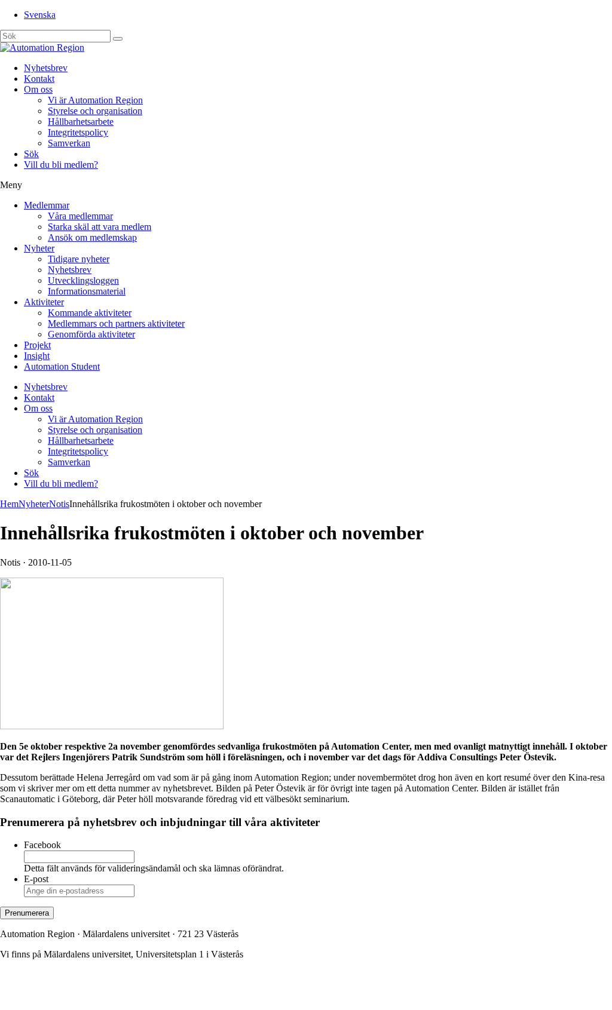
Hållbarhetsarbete (81, 121)
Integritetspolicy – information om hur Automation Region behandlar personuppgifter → (166, 995)
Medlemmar (46, 205)
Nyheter (39, 248)
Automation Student (62, 366)
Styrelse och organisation (95, 111)
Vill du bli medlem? (61, 164)
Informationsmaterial (87, 291)
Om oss (38, 89)
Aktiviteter (44, 302)
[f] (118, 39)
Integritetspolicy (78, 132)
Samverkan (69, 143)
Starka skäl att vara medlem (99, 227)
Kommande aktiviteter (89, 313)
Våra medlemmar (80, 216)
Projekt (37, 345)
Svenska (40, 15)
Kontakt (39, 78)
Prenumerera (27, 912)
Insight (37, 356)
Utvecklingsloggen (83, 280)
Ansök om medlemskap (92, 237)
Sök (31, 154)
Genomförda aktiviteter (91, 334)
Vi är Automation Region (95, 100)
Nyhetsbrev (46, 68)
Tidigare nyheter (78, 259)
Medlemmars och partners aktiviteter (116, 323)
